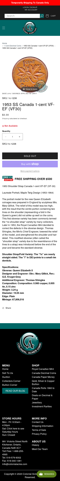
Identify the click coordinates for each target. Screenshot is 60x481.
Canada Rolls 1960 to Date (43, 389)
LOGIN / (26, 7)
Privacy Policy (39, 433)
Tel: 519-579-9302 (11, 457)
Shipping (5, 119)
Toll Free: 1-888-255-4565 (13, 452)
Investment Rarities (42, 406)
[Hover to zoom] (30, 74)
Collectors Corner (11, 381)
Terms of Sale (39, 430)
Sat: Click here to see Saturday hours (13, 430)
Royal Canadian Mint (43, 369)
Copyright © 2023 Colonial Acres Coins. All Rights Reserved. (30, 475)
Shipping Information (42, 426)
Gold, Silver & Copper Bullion (43, 382)
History (35, 445)
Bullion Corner (9, 384)
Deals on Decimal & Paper (42, 397)
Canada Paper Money (43, 377)
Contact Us (37, 422)
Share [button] (8, 307)
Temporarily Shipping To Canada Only (30, 2)
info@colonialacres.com (14, 464)
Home (4, 43)
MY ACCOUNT (31, 10)
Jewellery (37, 402)
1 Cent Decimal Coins (12, 45)
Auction (6, 377)
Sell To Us (7, 373)
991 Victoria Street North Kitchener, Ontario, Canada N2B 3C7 (15, 444)
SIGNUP (33, 7)
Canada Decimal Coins (44, 373)
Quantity (6, 131)
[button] (3, 28)
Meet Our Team (40, 449)
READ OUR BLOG (15, 390)
